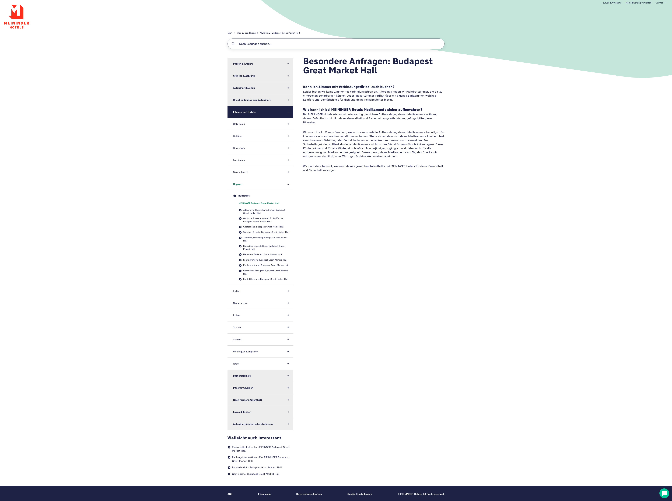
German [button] (659, 2)
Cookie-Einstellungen (359, 494)
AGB (229, 494)
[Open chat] (664, 493)
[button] (260, 64)
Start (229, 32)
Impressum (264, 494)
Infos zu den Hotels (246, 32)
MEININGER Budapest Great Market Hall (280, 32)
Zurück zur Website (612, 2)
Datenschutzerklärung (309, 494)
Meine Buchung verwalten (638, 2)
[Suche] (233, 44)
